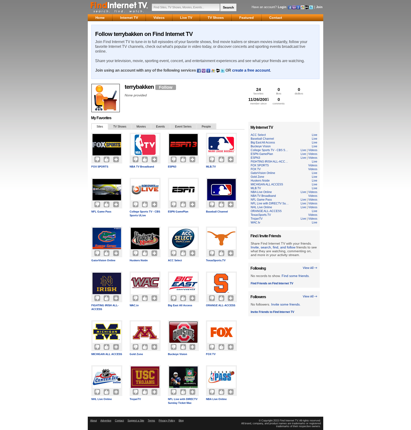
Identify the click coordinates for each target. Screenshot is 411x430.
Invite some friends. (286, 304)
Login (282, 7)
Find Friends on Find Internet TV (272, 283)
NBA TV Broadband (142, 166)
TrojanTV (135, 399)
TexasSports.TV (215, 260)
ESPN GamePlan (178, 211)
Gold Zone (136, 354)
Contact (119, 420)
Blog (181, 420)
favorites (259, 91)
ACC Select (175, 260)
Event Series (183, 126)
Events (160, 126)
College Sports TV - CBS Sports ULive (145, 213)
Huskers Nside (139, 260)
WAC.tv (134, 305)
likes (278, 91)
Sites (100, 126)
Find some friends (295, 276)
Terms (151, 420)
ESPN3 (172, 166)
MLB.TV (211, 166)
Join (319, 7)
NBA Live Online (216, 399)
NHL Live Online (101, 399)
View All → (310, 268)
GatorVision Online (103, 260)
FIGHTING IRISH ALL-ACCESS (105, 307)
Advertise (105, 420)
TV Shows (119, 126)
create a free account (251, 70)
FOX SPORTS (99, 166)
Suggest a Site (135, 420)
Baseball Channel (217, 211)
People (206, 126)
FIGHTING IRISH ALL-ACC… (269, 161)
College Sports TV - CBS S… (269, 150)
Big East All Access (180, 305)
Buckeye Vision (177, 354)
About (93, 420)
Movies (141, 126)
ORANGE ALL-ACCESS (220, 305)
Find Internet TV (119, 7)
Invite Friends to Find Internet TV (272, 312)
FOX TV (210, 354)
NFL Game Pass (101, 211)
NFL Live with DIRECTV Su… (270, 203)
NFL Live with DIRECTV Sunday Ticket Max (182, 401)
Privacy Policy (167, 420)
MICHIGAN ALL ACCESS (106, 354)
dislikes (299, 91)
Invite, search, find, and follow (273, 247)
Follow (165, 87)
